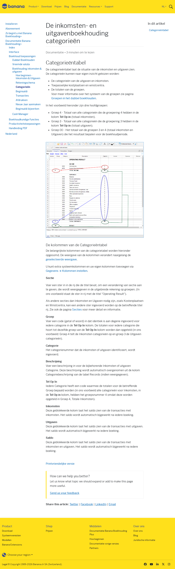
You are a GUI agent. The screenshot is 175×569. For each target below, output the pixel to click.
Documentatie (79, 6)
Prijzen (58, 6)
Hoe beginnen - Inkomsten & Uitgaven (28, 77)
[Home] (13, 6)
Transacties (22, 95)
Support (109, 6)
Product (33, 6)
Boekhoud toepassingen (22, 56)
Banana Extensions (12, 544)
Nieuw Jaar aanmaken (28, 104)
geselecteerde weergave (61, 259)
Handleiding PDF (18, 128)
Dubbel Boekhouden (23, 60)
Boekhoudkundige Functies (24, 119)
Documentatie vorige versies (104, 543)
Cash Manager (20, 114)
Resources (94, 6)
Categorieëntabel (159, 30)
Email (112, 504)
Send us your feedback (64, 493)
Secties (77, 309)
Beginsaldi (22, 91)
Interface (14, 52)
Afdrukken (22, 100)
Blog (66, 6)
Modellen (6, 540)
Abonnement (12, 28)
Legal (4, 564)
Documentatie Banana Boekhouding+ (17, 42)
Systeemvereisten (11, 535)
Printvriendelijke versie (60, 463)
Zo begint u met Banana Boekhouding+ (18, 35)
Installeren (11, 23)
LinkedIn (100, 504)
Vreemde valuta (21, 64)
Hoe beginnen (97, 539)
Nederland (11, 133)
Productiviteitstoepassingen (24, 123)
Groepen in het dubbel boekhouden (73, 98)
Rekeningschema (25, 82)
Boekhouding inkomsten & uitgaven (27, 70)
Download (46, 6)
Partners (94, 548)
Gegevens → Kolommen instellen (66, 271)
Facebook (87, 504)
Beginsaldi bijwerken (27, 108)
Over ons (138, 530)
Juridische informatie (144, 540)
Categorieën (23, 86)
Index (12, 47)
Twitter (74, 504)
